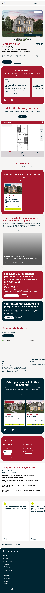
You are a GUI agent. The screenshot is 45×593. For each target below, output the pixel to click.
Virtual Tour (22, 116)
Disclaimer (26, 62)
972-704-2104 (7, 456)
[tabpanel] (22, 414)
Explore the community (8, 335)
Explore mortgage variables (12, 296)
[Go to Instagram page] (6, 552)
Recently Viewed (6, 586)
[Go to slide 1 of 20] (6, 544)
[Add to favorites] (20, 185)
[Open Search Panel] (33, 3)
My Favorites (5, 584)
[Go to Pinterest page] (17, 552)
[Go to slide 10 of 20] (11, 544)
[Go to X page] (12, 552)
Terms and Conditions (7, 567)
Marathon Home (11, 196)
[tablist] (22, 394)
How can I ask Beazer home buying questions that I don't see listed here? (20, 481)
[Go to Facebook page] (3, 552)
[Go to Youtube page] (14, 552)
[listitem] (14, 413)
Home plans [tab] (17, 394)
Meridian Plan (32, 414)
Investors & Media (6, 557)
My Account (5, 583)
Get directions (28, 451)
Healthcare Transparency (8, 570)
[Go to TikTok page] (9, 552)
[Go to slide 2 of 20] (7, 544)
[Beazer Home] (6, 3)
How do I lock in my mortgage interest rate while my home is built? (21, 490)
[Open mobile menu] (2, 3)
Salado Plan (9, 414)
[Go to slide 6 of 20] (9, 544)
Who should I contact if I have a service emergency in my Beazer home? (20, 486)
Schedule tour (7, 62)
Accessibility (5, 569)
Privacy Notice (6, 575)
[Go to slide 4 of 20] (8, 544)
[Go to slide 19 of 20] (16, 544)
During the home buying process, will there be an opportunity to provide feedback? (18, 476)
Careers (4, 559)
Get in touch (17, 62)
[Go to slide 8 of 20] (10, 544)
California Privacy (6, 576)
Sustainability (6, 558)
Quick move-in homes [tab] (25, 394)
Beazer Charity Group (7, 561)
